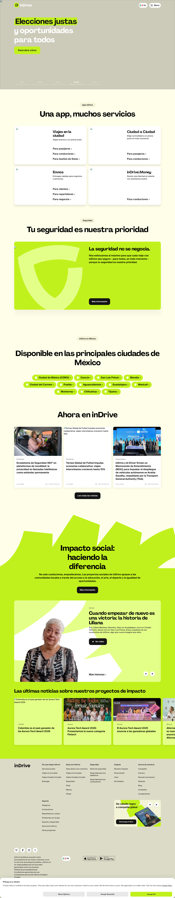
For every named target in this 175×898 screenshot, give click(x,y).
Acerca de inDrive (49, 826)
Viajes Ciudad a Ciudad (51, 777)
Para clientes (60, 189)
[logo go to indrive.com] (23, 5)
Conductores (47, 809)
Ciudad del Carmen (41, 384)
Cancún (84, 377)
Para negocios (61, 199)
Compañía (142, 769)
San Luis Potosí (110, 377)
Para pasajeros (61, 148)
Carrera (141, 773)
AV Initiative (119, 781)
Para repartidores (63, 194)
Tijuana (112, 391)
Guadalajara (119, 384)
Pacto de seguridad (98, 769)
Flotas (68, 794)
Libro (116, 777)
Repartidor (70, 781)
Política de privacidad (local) (25, 869)
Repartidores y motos (51, 813)
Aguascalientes (92, 384)
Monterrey (67, 391)
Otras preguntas (48, 830)
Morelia (134, 377)
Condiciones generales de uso (27, 872)
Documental (119, 773)
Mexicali (143, 384)
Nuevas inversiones (146, 777)
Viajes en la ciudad (49, 773)
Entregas (46, 781)
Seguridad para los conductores (98, 780)
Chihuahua (90, 391)
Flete (68, 785)
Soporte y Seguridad (50, 822)
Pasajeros (46, 805)
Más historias (97, 674)
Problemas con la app (51, 817)
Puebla (68, 384)
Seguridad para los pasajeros (98, 774)
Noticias (141, 781)
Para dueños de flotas (65, 159)
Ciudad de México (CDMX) (54, 377)
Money (69, 789)
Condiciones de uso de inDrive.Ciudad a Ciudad (30, 876)
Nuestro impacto (121, 769)
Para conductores (63, 154)
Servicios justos (48, 769)
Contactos (142, 789)
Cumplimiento (144, 794)
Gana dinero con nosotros (77, 769)
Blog (140, 785)
